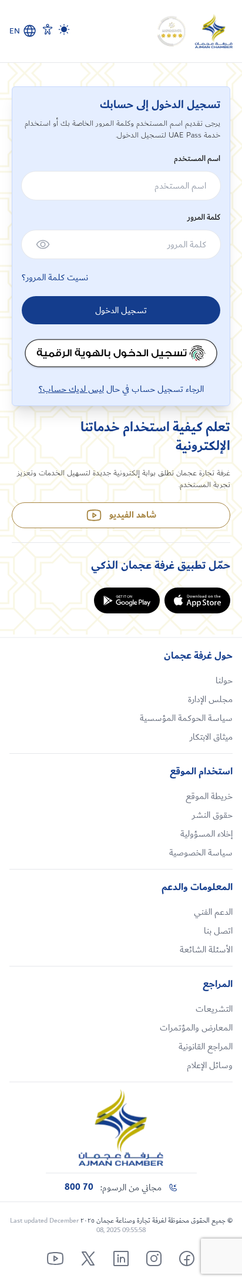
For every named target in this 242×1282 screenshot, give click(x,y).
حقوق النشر (212, 815)
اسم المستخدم (197, 159)
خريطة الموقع (209, 796)
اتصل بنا (218, 930)
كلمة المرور (203, 217)
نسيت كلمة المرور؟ (55, 277)
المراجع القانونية (206, 1046)
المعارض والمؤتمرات (196, 1027)
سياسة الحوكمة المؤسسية (186, 718)
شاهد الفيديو (132, 515)
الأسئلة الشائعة (206, 949)
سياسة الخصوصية (201, 852)
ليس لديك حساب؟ (71, 389)
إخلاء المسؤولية (206, 833)
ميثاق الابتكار (211, 736)
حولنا (224, 680)
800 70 (79, 1187)
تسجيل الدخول (121, 310)
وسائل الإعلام (210, 1065)
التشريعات (214, 1008)
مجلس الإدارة (210, 699)
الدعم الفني (213, 911)
